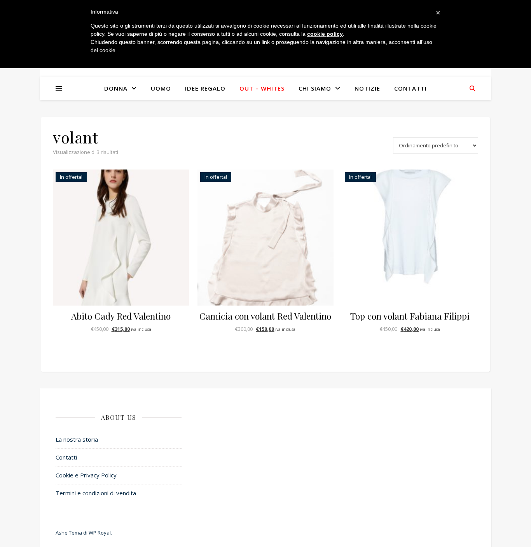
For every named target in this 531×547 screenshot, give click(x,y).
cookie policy (325, 34)
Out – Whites (262, 88)
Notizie (367, 88)
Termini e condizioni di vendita (96, 493)
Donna (116, 88)
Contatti (410, 88)
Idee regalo (205, 88)
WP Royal (100, 532)
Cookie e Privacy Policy (86, 475)
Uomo (161, 88)
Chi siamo (315, 88)
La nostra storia (77, 439)
